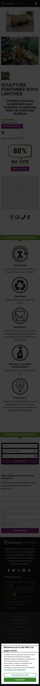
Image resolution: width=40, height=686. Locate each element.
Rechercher (20, 461)
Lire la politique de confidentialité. (15, 670)
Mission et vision (19, 638)
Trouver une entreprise (19, 617)
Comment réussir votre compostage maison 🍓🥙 (21, 593)
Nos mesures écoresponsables (19, 634)
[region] (20, 192)
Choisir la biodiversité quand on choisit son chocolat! (21, 598)
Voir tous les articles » (12, 608)
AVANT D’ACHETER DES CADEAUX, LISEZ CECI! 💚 (21, 583)
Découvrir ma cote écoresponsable (19, 631)
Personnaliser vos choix (20, 675)
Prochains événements (19, 620)
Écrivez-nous (7, 482)
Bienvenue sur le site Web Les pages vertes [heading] (19, 649)
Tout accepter (20, 680)
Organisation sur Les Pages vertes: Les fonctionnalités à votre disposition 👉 (21, 588)
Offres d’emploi (19, 624)
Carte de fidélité (19, 627)
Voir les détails (20, 169)
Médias (19, 641)
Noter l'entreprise (12, 126)
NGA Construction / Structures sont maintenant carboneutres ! (21, 603)
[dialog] (20, 663)
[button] (2, 132)
